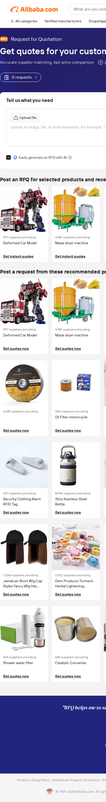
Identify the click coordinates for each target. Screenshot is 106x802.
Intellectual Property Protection (76, 780)
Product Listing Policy (33, 780)
